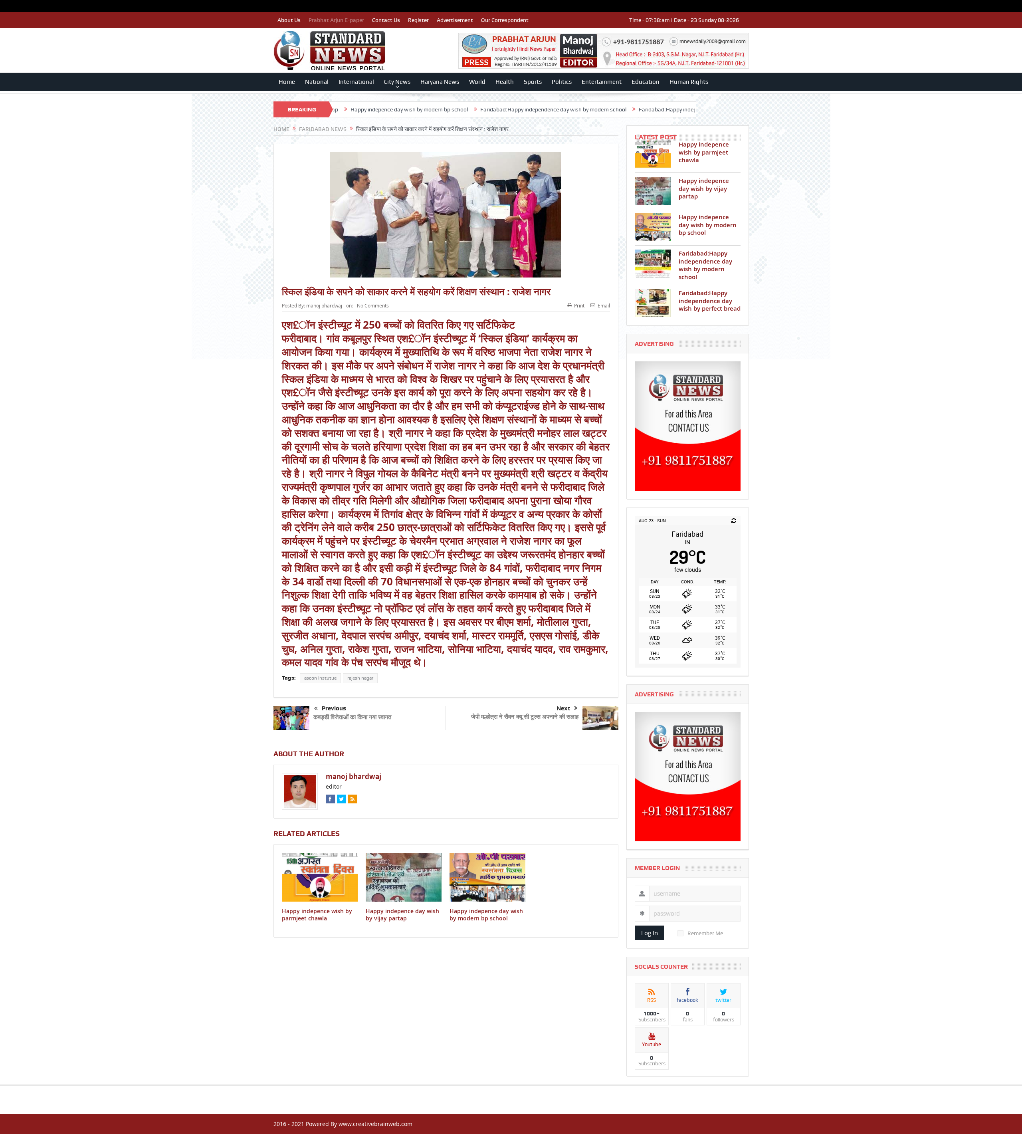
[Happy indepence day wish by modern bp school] (653, 227)
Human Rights (688, 81)
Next (563, 708)
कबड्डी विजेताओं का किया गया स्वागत (352, 717)
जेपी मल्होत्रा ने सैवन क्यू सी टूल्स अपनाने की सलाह (524, 716)
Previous (334, 708)
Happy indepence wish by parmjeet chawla (317, 914)
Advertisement (455, 20)
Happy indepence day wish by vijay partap (402, 914)
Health (504, 81)
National (317, 81)
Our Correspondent (505, 20)
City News (397, 81)
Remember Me (705, 933)
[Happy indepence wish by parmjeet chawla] (653, 155)
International (356, 81)
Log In (649, 933)
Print (579, 305)
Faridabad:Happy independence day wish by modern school (481, 109)
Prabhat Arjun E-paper (336, 20)
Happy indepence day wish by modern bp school (337, 109)
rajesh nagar (360, 678)
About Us (289, 20)
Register (418, 20)
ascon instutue (320, 678)
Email (604, 305)
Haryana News (439, 81)
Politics (562, 81)
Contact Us (386, 20)
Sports (533, 81)
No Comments (373, 305)
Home (287, 81)
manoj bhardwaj (324, 305)
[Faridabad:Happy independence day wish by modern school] (653, 264)
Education (646, 81)
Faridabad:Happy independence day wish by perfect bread (638, 109)
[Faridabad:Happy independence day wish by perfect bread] (653, 303)
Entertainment (602, 81)
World (477, 81)
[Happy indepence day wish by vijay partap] (653, 191)
